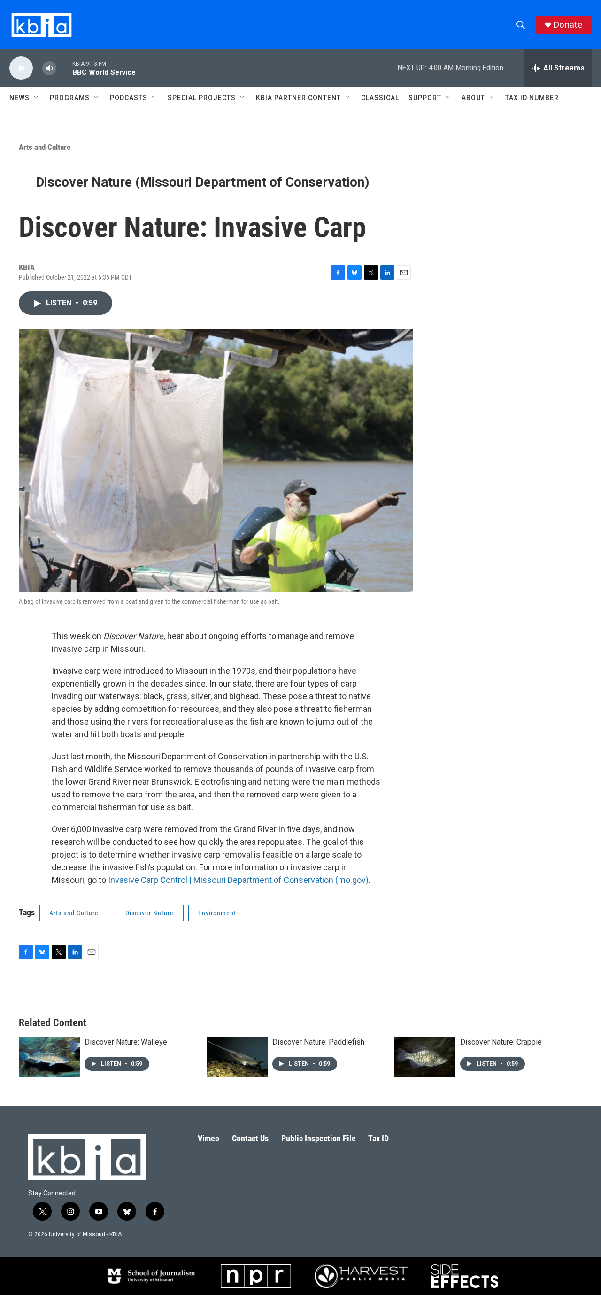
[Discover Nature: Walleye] (49, 1057)
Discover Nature (149, 913)
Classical (380, 97)
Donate (567, 25)
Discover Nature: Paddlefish (318, 1042)
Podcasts (128, 97)
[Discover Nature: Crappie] (424, 1057)
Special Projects (202, 97)
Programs (70, 97)
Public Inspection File (318, 1138)
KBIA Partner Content (298, 97)
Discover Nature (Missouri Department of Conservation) (202, 182)
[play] (21, 68)
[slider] (64, 68)
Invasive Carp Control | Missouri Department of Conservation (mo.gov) (238, 880)
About (473, 97)
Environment (217, 913)
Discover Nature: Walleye (126, 1042)
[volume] (49, 68)
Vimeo (208, 1138)
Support (424, 97)
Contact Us (250, 1138)
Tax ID (378, 1138)
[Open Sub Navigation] (36, 97)
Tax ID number (532, 97)
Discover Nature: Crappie (501, 1042)
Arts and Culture (44, 147)
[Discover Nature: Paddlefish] (237, 1057)
